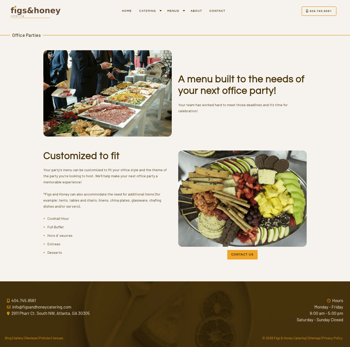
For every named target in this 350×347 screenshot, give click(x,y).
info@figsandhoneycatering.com (41, 306)
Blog (8, 338)
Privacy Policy (332, 338)
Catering (147, 11)
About (196, 11)
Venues (57, 338)
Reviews (31, 338)
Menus (173, 11)
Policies (45, 338)
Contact (217, 11)
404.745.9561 (320, 11)
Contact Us (242, 254)
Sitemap (314, 338)
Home (127, 11)
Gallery (18, 338)
